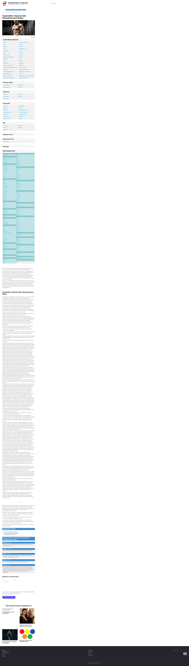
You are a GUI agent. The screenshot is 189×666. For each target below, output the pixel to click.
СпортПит (7, 9)
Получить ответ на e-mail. (9, 594)
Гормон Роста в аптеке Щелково (10, 531)
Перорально (12, 9)
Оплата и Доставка (5, 652)
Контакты (54, 3)
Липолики (24, 9)
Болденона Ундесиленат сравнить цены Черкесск (26, 625)
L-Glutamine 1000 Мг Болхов (9, 534)
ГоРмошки (20, 9)
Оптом (3, 655)
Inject (16, 9)
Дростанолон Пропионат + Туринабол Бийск (26, 641)
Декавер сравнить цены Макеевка (11, 533)
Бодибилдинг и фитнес (18, 3)
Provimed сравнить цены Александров (8, 612)
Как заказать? (4, 651)
